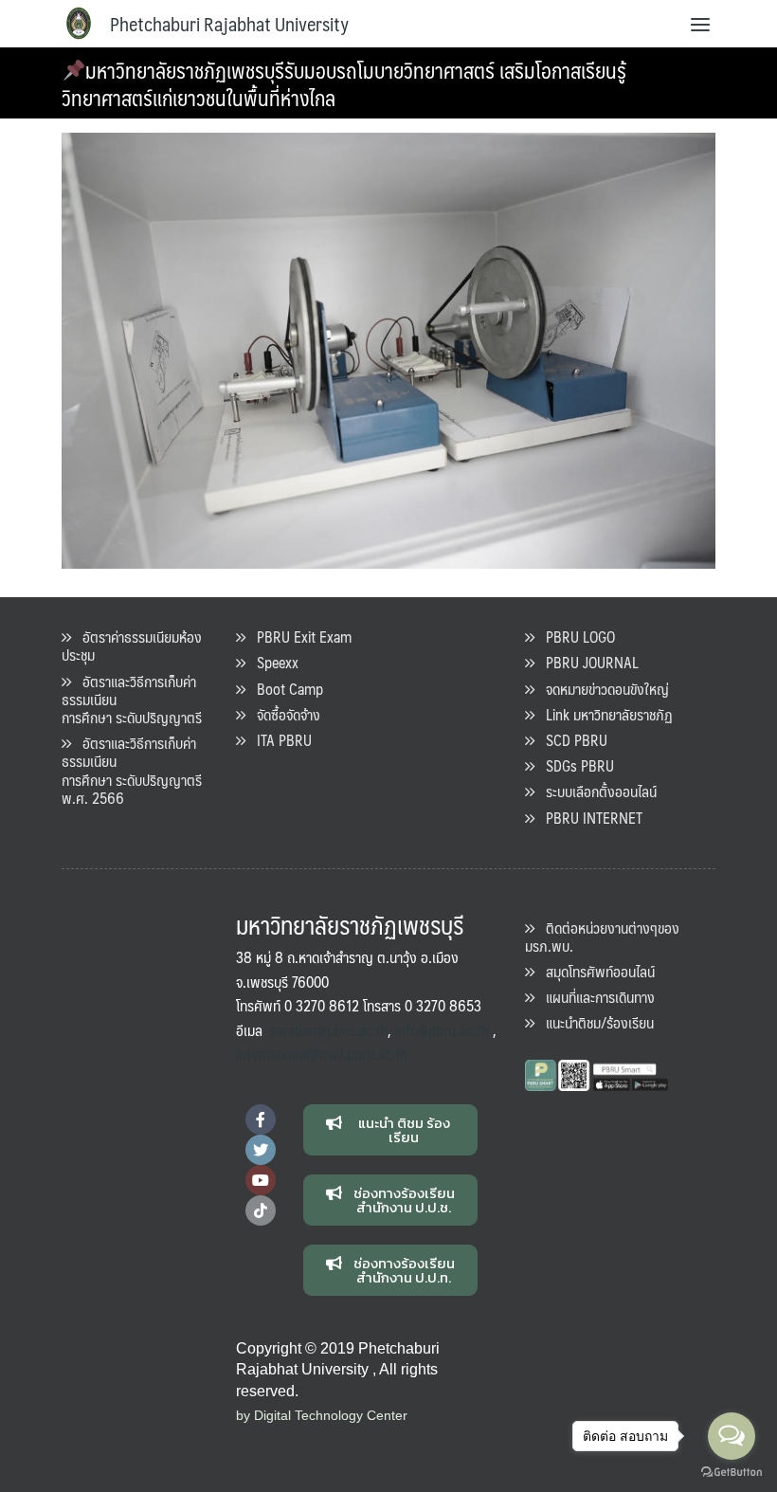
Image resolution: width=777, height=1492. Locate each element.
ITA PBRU (278, 740)
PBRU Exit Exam (298, 636)
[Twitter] (260, 1150)
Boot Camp (284, 688)
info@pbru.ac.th (442, 1030)
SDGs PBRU (574, 765)
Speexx (271, 662)
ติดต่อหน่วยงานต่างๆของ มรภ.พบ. (602, 936)
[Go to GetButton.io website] (731, 1472)
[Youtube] (260, 1180)
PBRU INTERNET (588, 817)
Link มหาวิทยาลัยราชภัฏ (603, 714)
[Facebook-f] (260, 1119)
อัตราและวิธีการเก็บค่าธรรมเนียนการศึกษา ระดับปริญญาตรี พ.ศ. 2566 (132, 770)
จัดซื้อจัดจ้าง (282, 714)
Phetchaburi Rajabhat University (229, 24)
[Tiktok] (260, 1210)
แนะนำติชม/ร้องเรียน (594, 1022)
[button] (391, 1129)
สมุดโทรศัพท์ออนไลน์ (594, 971)
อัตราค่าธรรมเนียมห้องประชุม (132, 645)
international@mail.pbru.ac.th (321, 1053)
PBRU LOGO (574, 636)
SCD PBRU (570, 740)
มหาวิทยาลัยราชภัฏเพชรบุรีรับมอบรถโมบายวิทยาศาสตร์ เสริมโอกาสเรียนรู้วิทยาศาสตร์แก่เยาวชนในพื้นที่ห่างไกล (344, 83)
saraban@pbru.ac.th (329, 1030)
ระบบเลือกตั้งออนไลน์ (595, 791)
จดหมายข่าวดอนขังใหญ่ (601, 688)
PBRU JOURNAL (586, 662)
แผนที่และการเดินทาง (594, 997)
